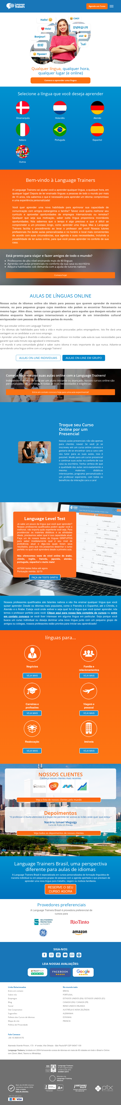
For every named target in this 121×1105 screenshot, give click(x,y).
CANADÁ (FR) (82, 1002)
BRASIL (66, 991)
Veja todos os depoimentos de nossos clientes (59, 833)
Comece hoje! (60, 275)
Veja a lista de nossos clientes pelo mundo (59, 799)
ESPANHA (67, 1017)
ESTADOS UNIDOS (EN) (73, 998)
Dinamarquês (23, 117)
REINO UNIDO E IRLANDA (74, 1006)
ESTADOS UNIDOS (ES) (95, 998)
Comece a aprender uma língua (60, 80)
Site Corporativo (15, 1009)
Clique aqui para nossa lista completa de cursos (76, 613)
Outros (22, 161)
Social (10, 1006)
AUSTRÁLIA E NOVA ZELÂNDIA (76, 1009)
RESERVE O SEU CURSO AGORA (60, 889)
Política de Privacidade (18, 1024)
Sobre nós (12, 994)
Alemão (97, 117)
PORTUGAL (68, 994)
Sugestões (12, 1013)
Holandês (60, 117)
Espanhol (97, 139)
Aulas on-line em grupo (84, 358)
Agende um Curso (97, 6)
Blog (10, 1002)
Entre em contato (15, 991)
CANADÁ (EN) (69, 1002)
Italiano (22, 139)
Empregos (12, 998)
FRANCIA (67, 1021)
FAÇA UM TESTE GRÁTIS (45, 577)
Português (60, 139)
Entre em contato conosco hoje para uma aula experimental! (60, 392)
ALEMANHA (68, 1013)
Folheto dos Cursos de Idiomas (21, 1017)
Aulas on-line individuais (38, 358)
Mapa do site (13, 1021)
